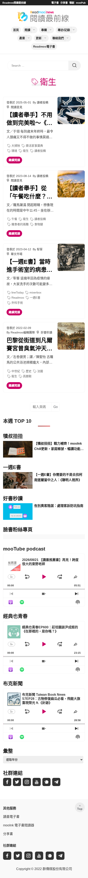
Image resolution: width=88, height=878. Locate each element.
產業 (22, 38)
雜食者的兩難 (20, 224)
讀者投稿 (40, 150)
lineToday (17, 292)
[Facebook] (7, 782)
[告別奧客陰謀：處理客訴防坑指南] (18, 511)
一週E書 (35, 297)
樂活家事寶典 (34, 145)
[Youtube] (37, 782)
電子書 (55, 2)
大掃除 (15, 145)
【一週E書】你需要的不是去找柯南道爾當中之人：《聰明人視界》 (58, 477)
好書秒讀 (46, 332)
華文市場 (16, 254)
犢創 (71, 2)
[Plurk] (46, 782)
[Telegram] (56, 782)
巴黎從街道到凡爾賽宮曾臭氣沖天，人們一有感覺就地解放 (29, 344)
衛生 (26, 150)
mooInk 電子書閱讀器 (18, 825)
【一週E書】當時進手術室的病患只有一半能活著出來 (29, 266)
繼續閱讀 (14, 160)
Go (55, 407)
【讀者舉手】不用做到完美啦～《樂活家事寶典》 (29, 119)
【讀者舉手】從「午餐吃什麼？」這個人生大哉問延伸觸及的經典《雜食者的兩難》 (29, 192)
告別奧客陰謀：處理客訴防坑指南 (58, 506)
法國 (40, 371)
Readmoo (17, 297)
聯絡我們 (58, 38)
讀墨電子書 (11, 816)
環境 (14, 150)
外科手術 (17, 302)
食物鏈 (38, 224)
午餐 (14, 219)
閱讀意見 (16, 107)
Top (79, 808)
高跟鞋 (27, 376)
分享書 (64, 2)
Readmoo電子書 (44, 46)
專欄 (44, 30)
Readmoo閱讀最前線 (14, 2)
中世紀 (15, 371)
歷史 (29, 371)
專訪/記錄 (64, 30)
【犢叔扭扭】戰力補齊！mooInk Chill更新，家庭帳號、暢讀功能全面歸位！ (59, 446)
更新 (39, 38)
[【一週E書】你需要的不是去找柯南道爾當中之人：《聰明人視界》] (18, 480)
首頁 (16, 30)
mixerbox (35, 292)
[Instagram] (27, 782)
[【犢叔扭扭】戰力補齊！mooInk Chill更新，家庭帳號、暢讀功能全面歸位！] (18, 449)
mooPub (81, 2)
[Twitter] (17, 782)
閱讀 (27, 30)
